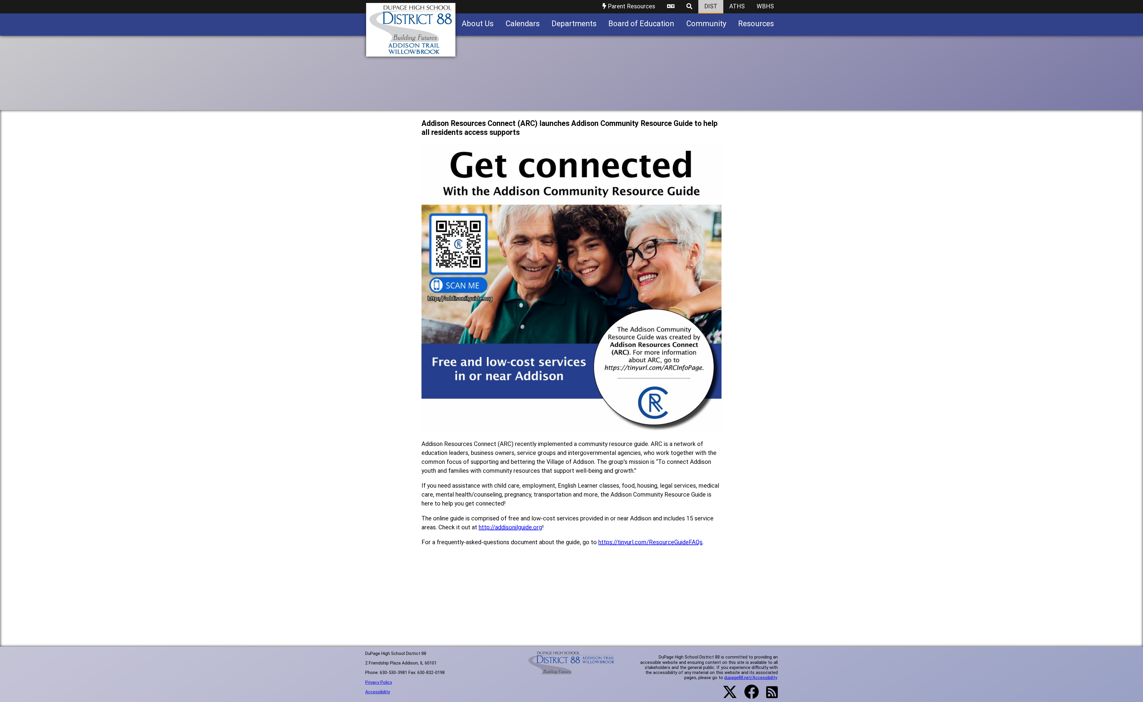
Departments (574, 23)
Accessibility (377, 692)
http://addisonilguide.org (510, 527)
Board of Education (641, 23)
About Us (478, 23)
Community (706, 23)
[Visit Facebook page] (748, 695)
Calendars (522, 23)
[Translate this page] (670, 6)
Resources (756, 23)
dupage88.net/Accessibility (750, 677)
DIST (710, 6)
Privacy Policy (378, 682)
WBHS (765, 6)
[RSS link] (769, 695)
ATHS (737, 6)
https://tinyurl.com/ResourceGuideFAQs (650, 542)
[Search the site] (689, 6)
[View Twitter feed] (726, 695)
